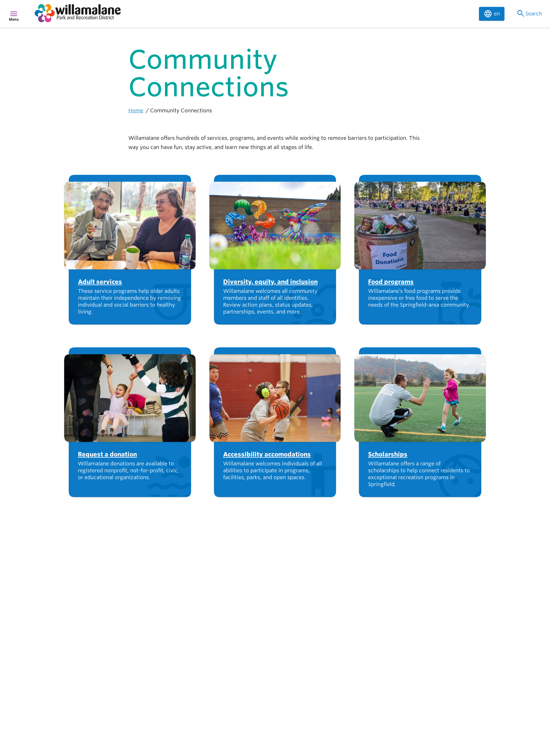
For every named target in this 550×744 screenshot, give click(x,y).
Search (529, 13)
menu (13, 13)
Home (135, 110)
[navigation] (253, 14)
